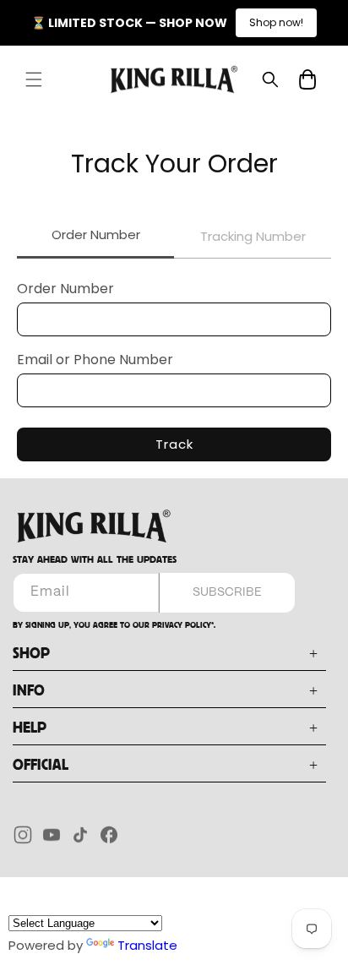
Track (174, 444)
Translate (147, 945)
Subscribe (227, 592)
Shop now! (276, 22)
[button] (33, 79)
